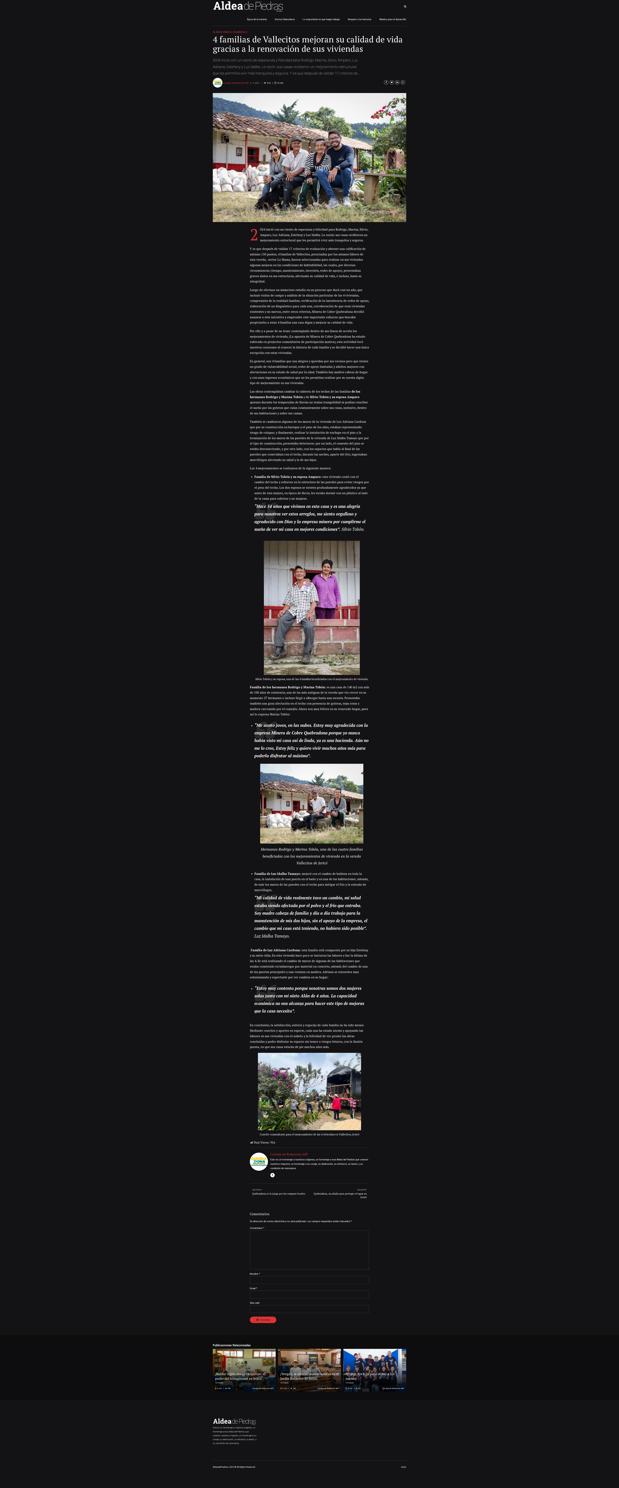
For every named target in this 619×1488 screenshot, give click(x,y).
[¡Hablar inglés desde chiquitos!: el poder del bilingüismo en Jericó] (244, 1370)
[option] (309, 157)
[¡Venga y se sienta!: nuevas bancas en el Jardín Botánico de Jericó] (309, 1370)
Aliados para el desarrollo (392, 19)
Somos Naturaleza (285, 19)
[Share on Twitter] (392, 82)
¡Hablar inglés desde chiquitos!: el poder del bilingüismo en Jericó (240, 1376)
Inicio (403, 1467)
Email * (253, 1288)
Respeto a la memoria (359, 19)
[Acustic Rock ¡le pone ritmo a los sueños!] (374, 1370)
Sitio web (255, 1302)
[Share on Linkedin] (397, 82)
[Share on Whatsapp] (403, 82)
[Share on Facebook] (386, 82)
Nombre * (255, 1273)
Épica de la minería (257, 19)
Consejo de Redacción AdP (236, 83)
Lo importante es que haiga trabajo (321, 19)
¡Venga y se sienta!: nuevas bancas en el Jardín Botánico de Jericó (309, 1376)
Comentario (257, 1228)
